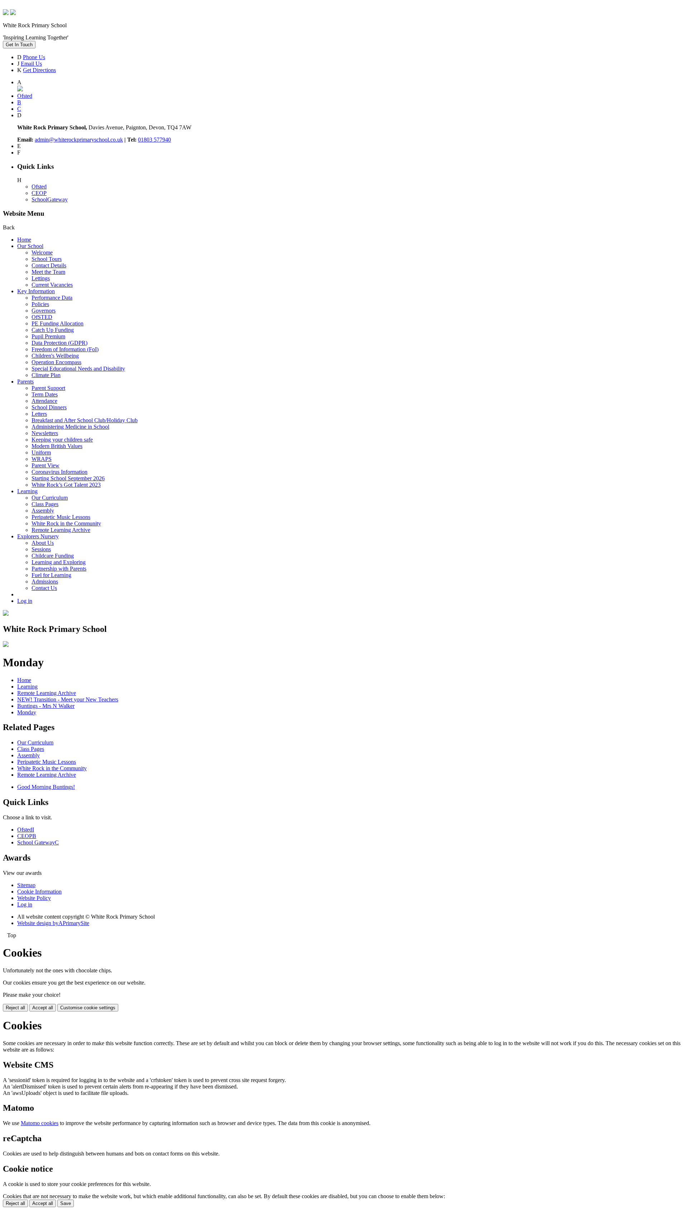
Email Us (31, 64)
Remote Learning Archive (61, 530)
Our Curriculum (50, 498)
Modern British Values (57, 446)
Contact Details (49, 265)
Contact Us (44, 588)
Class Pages (45, 504)
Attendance (44, 401)
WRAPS (42, 459)
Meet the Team (48, 272)
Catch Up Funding (53, 330)
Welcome (42, 252)
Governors (44, 311)
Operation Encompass (56, 362)
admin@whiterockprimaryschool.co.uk (79, 140)
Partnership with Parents (59, 569)
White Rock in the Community (66, 523)
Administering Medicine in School (70, 427)
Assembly (43, 511)
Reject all (15, 1007)
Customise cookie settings (87, 1007)
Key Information (36, 291)
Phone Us (34, 57)
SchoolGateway (50, 199)
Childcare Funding (53, 556)
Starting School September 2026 (68, 478)
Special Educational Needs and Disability (78, 369)
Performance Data (52, 298)
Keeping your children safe (62, 440)
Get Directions (39, 70)
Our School (30, 246)
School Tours (47, 259)
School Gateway (38, 842)
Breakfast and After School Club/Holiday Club (85, 420)
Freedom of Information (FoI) (65, 349)
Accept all (42, 1007)
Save (65, 1203)
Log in (24, 601)
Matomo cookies (39, 1123)
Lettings (41, 278)
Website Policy (34, 898)
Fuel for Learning (51, 575)
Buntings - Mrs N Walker (46, 706)
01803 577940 (154, 140)
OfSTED (42, 317)
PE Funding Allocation (57, 323)
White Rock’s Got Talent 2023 (66, 485)
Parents (25, 381)
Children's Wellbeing (55, 356)
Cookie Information (39, 892)
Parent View (45, 465)
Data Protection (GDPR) (59, 343)
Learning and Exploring (59, 562)
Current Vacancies (52, 285)
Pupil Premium (48, 336)
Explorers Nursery (38, 536)
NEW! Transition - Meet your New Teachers (67, 699)
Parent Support (48, 388)
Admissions (45, 581)
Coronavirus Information (59, 472)
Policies (40, 304)
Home (24, 240)
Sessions (41, 549)
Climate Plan (46, 375)
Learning (27, 491)
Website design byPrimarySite (53, 923)
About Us (43, 543)
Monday (26, 712)
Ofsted (39, 187)
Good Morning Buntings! (46, 787)
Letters (39, 414)
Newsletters (45, 433)
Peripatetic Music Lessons (61, 517)
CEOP (39, 193)
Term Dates (45, 394)
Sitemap (26, 885)
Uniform (41, 452)
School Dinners (49, 407)
